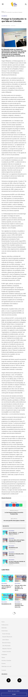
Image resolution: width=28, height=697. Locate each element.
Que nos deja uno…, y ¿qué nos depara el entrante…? (7, 587)
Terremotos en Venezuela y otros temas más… (19, 605)
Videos (3, 657)
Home (3, 11)
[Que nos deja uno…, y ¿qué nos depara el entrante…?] (5, 532)
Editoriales (4, 627)
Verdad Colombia (6, 651)
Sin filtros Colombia (6, 660)
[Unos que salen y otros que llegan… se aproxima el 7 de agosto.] (5, 540)
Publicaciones (5, 624)
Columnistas (5, 630)
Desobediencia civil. (13, 547)
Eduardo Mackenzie (6, 25)
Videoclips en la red (6, 666)
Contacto (4, 670)
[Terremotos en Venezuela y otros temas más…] (5, 554)
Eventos (4, 663)
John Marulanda (6, 645)
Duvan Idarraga (6, 633)
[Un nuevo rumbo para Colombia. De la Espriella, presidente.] (5, 561)
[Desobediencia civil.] (5, 548)
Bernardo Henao (6, 642)
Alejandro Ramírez (7, 648)
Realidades (11, 530)
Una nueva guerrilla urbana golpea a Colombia (14, 520)
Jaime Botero (5, 639)
